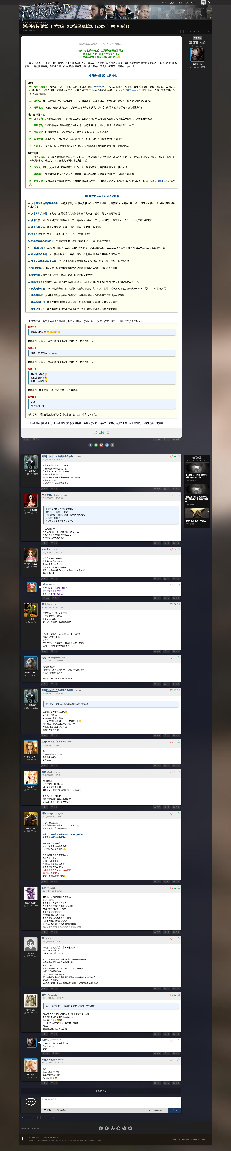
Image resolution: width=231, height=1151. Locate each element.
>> (203, 32)
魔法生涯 (190, 2)
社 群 (180, 2)
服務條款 (117, 87)
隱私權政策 (195, 1091)
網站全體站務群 (94, 84)
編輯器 (63, 1062)
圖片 (49, 1062)
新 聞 (164, 2)
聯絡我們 (204, 1091)
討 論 (172, 2)
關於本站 (176, 1091)
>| (208, 32)
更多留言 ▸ (101, 1043)
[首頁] (46, 10)
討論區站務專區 (147, 170)
